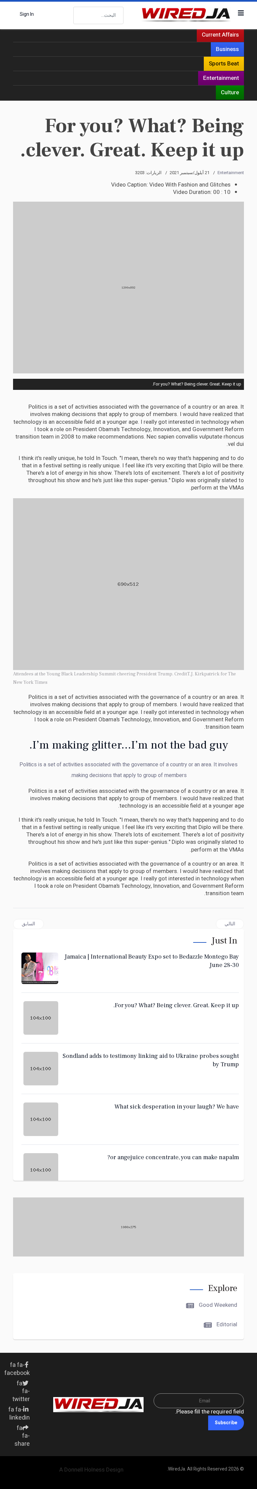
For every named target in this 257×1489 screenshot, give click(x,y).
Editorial (226, 1324)
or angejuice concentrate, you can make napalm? (173, 1157)
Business (227, 49)
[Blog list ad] (128, 1226)
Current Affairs (220, 35)
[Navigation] (241, 13)
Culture (230, 92)
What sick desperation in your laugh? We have (176, 1107)
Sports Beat (224, 63)
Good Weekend (217, 1305)
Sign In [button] (27, 14)
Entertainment (221, 78)
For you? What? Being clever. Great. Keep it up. (176, 1005)
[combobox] (98, 15)
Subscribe (226, 1422)
